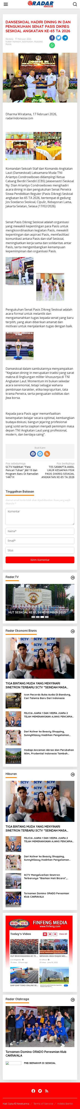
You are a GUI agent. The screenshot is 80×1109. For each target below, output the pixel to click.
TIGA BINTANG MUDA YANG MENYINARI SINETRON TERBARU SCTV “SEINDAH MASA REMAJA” (36, 685)
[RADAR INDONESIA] (41, 4)
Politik (8, 44)
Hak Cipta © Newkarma (16, 1103)
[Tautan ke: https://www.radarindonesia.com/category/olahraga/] (73, 1000)
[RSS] (47, 454)
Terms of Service (43, 1103)
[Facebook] (33, 454)
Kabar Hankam (13, 41)
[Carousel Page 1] (33, 617)
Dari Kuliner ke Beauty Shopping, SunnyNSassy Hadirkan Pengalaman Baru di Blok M (46, 733)
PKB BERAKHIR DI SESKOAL (40, 1062)
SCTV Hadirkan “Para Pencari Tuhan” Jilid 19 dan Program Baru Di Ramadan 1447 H (22, 470)
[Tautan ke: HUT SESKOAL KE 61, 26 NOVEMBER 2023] (40, 602)
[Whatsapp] (52, 45)
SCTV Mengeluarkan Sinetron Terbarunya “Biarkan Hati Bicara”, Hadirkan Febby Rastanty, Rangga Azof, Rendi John (49, 876)
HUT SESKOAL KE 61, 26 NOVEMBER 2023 (37, 612)
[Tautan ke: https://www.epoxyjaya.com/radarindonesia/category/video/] (73, 577)
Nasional (38, 41)
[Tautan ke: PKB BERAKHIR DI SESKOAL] (13, 1069)
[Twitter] (40, 454)
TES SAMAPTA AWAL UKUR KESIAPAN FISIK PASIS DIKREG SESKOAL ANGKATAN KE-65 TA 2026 (57, 470)
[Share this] (52, 38)
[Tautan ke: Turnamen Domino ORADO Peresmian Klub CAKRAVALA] (13, 899)
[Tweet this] (58, 38)
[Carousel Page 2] (38, 617)
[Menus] (6, 4)
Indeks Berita (65, 1103)
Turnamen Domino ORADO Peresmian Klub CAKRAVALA (46, 895)
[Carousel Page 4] (47, 617)
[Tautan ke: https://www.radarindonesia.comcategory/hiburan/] (73, 774)
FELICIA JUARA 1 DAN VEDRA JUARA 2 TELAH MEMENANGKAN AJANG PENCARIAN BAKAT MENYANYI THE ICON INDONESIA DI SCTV (49, 714)
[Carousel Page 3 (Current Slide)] (42, 617)
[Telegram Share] (65, 38)
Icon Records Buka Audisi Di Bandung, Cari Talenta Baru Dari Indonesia (47, 696)
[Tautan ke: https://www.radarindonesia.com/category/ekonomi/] (73, 631)
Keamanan (27, 41)
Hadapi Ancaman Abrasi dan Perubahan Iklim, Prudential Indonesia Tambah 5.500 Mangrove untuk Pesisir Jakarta (49, 751)
